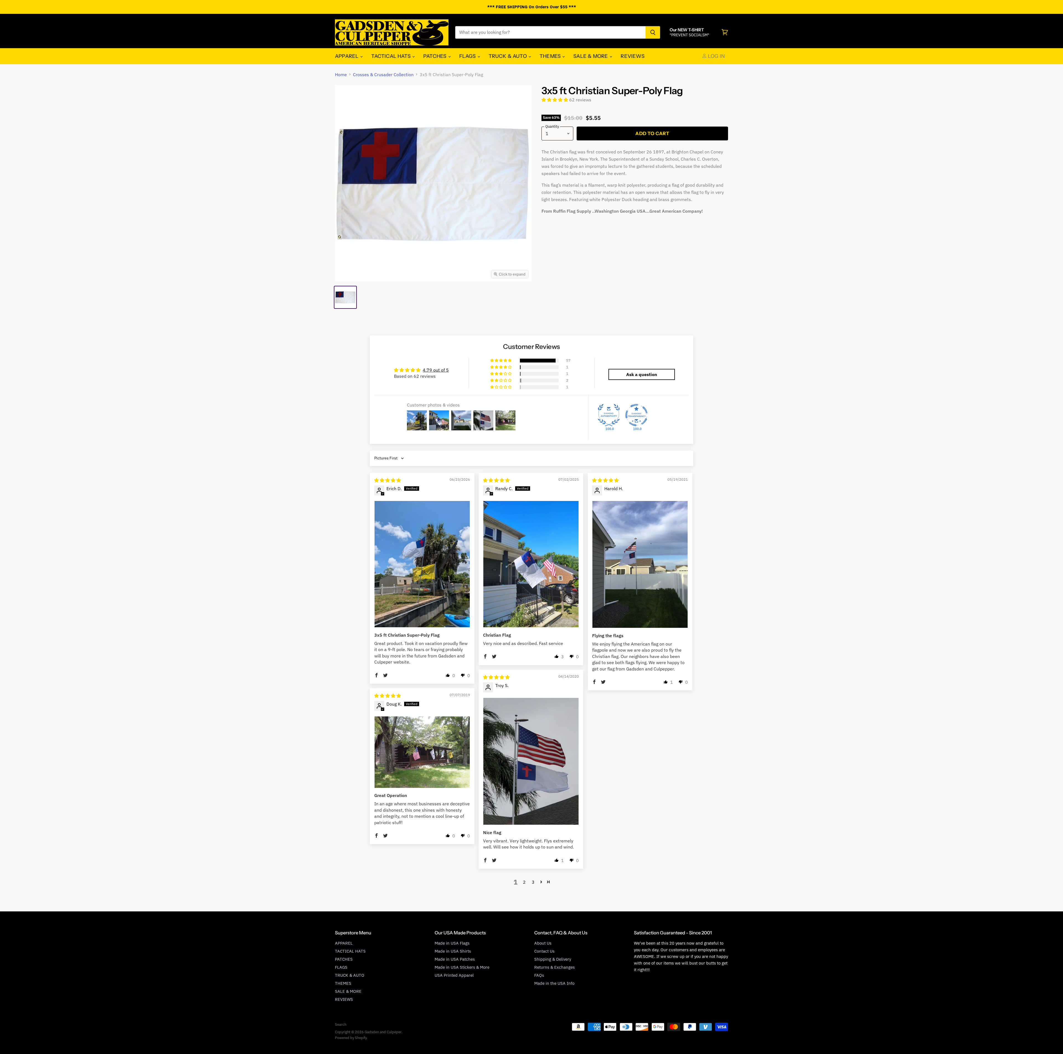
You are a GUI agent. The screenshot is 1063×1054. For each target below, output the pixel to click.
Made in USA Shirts (453, 951)
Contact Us (544, 951)
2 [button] (524, 882)
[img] (387, 480)
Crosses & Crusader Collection (383, 74)
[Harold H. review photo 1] (640, 564)
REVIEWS (632, 56)
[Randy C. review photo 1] (531, 564)
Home (341, 74)
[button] (555, 99)
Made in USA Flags (452, 943)
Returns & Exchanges (554, 967)
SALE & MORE (591, 56)
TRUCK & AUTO (508, 56)
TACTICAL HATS (391, 56)
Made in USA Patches (455, 959)
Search (340, 1024)
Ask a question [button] (641, 374)
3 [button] (533, 882)
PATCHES (435, 56)
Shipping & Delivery (552, 959)
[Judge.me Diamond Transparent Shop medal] (636, 415)
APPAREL (347, 56)
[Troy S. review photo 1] (531, 761)
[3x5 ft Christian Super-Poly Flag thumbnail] (345, 297)
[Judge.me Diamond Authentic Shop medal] (609, 415)
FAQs (539, 975)
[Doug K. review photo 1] (422, 752)
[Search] (653, 32)
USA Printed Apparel (454, 975)
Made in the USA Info (554, 983)
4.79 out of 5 (436, 370)
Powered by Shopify (351, 1037)
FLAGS (468, 56)
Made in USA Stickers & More (462, 967)
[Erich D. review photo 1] (422, 564)
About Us (542, 943)
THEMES (551, 56)
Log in (716, 56)
